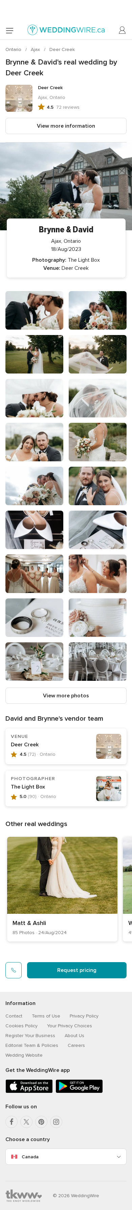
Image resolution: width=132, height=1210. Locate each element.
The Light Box (28, 786)
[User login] (122, 30)
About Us (74, 1035)
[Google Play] (79, 1092)
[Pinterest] (41, 1122)
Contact (13, 1016)
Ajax (36, 49)
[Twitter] (26, 1122)
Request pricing (76, 970)
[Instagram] (56, 1122)
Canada (30, 1157)
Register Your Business (30, 1035)
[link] (62, 889)
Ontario (14, 49)
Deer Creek (62, 49)
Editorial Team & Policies (31, 1045)
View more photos (66, 695)
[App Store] (29, 1092)
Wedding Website (24, 1055)
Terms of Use (46, 1016)
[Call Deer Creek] (13, 970)
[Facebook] (11, 1122)
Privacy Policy (84, 1016)
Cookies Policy (21, 1026)
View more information (66, 126)
